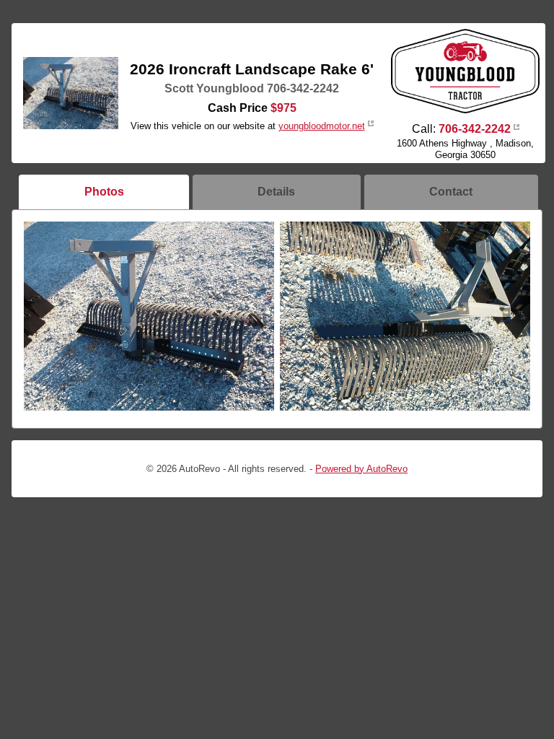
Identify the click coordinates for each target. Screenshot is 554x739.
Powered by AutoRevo (361, 468)
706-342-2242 (475, 129)
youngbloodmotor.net (321, 126)
